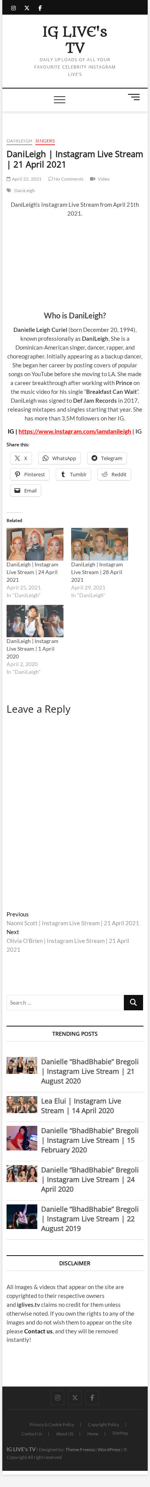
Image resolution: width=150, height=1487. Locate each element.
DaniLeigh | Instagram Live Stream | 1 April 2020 (32, 649)
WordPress (109, 1449)
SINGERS (45, 141)
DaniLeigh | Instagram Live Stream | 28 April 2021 (97, 572)
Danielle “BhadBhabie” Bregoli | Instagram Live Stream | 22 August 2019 (90, 1218)
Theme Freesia (80, 1449)
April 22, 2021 (26, 179)
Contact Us (32, 1433)
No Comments (68, 179)
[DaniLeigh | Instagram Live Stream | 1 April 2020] (35, 621)
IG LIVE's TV (74, 40)
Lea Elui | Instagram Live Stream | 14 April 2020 (81, 1105)
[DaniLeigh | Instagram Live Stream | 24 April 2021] (35, 544)
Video (104, 179)
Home (92, 1433)
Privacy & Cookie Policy (52, 1424)
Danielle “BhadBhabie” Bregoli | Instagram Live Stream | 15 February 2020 (90, 1140)
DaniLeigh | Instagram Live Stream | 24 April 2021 (32, 572)
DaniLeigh (19, 141)
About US (64, 1433)
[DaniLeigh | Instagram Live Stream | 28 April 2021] (99, 544)
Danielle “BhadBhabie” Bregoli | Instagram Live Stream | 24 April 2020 (90, 1179)
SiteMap (120, 1432)
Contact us (38, 1331)
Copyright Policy (103, 1424)
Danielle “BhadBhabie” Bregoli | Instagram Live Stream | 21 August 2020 (90, 1071)
